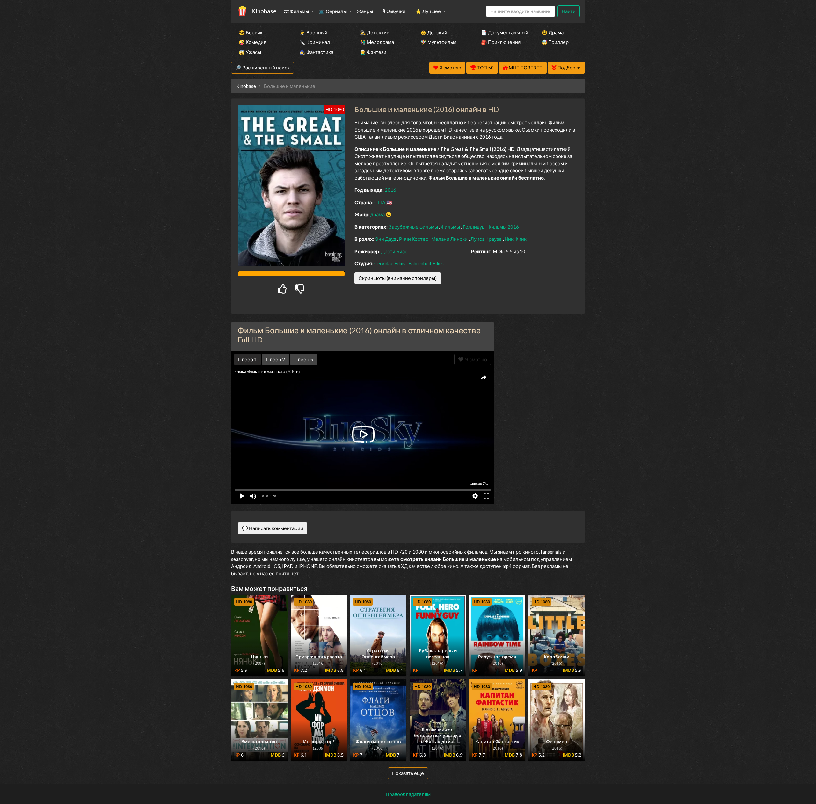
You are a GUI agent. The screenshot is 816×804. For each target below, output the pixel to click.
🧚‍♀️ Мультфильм (438, 42)
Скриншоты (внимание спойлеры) (398, 278)
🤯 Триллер (555, 42)
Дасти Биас (394, 251)
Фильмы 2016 (503, 227)
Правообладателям (408, 794)
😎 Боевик (251, 32)
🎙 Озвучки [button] (394, 11)
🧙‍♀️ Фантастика (316, 52)
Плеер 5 (303, 359)
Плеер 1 (247, 359)
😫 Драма (553, 32)
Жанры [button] (365, 11)
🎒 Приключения (501, 42)
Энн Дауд (386, 239)
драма (378, 214)
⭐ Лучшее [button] (428, 11)
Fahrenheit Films (426, 263)
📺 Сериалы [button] (333, 11)
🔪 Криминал (314, 42)
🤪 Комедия (252, 42)
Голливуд (474, 227)
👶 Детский (433, 32)
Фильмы (451, 227)
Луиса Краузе (486, 239)
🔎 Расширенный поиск (262, 67)
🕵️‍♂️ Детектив (374, 32)
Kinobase (263, 11)
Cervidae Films (390, 263)
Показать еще (408, 773)
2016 (390, 190)
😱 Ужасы (250, 52)
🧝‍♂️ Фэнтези (373, 52)
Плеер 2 (275, 359)
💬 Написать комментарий (272, 528)
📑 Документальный (502, 32)
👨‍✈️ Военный (313, 32)
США (380, 202)
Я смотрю (475, 359)
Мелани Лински (450, 239)
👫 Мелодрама (377, 42)
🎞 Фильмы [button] (297, 11)
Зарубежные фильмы (414, 227)
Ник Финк (516, 239)
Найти (569, 11)
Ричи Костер (414, 239)
